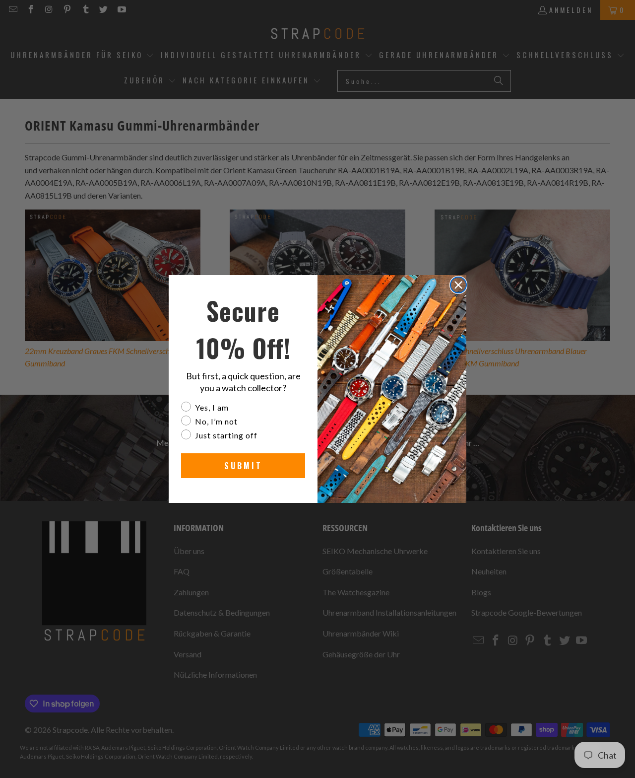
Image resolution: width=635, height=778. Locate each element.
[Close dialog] (458, 285)
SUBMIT (243, 466)
